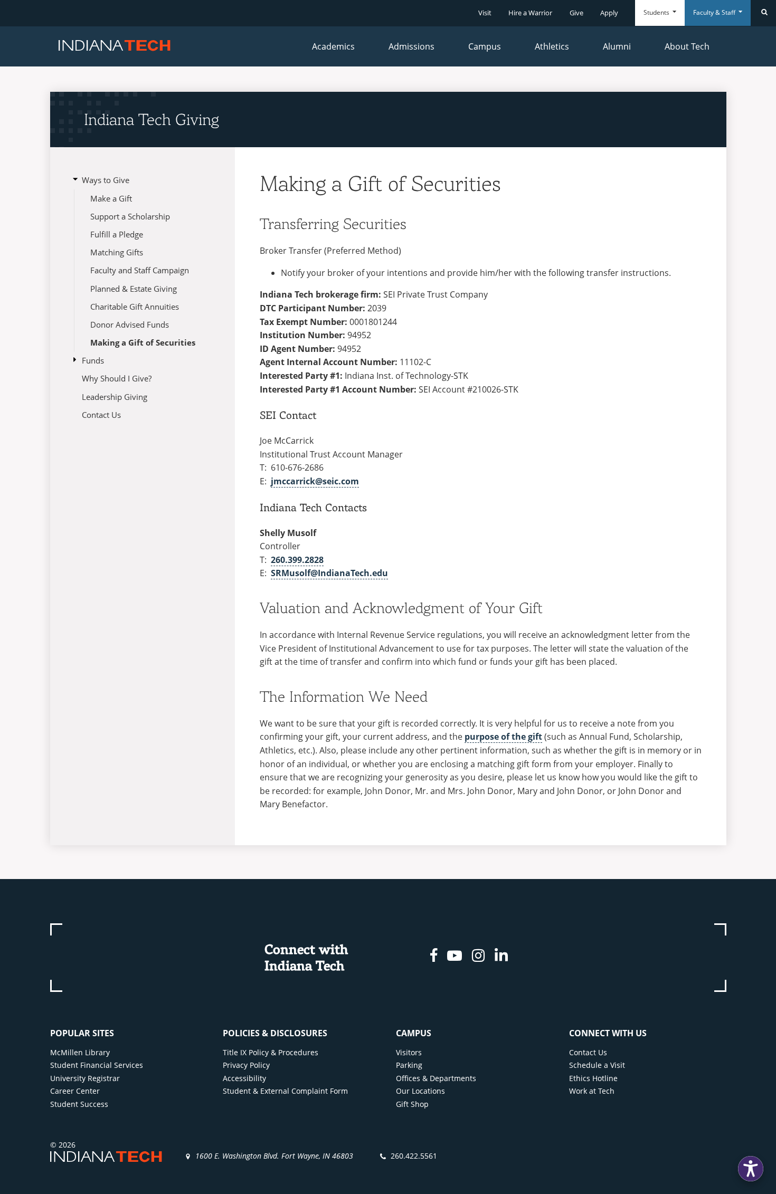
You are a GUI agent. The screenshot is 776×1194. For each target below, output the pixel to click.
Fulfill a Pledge (116, 234)
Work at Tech (591, 1091)
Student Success (79, 1104)
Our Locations (420, 1091)
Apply (609, 12)
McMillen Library (80, 1052)
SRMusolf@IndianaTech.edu (329, 573)
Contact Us (101, 414)
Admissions (411, 46)
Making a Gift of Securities (142, 342)
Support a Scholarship (130, 216)
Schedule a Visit (597, 1065)
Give (576, 12)
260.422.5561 (414, 1156)
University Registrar (85, 1078)
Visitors (409, 1052)
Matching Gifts (116, 252)
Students (657, 12)
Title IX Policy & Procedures (270, 1052)
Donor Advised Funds (129, 324)
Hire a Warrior (530, 12)
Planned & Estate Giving (133, 288)
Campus (484, 46)
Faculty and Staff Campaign (139, 270)
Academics (333, 46)
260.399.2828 (297, 560)
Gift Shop (412, 1104)
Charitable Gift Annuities (134, 306)
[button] (750, 1168)
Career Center (75, 1091)
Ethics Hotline (593, 1078)
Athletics (552, 46)
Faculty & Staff (715, 12)
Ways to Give (105, 180)
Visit (484, 12)
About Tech (687, 46)
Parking (409, 1065)
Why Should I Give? (117, 378)
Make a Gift (111, 198)
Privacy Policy (246, 1065)
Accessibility (244, 1078)
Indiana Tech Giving (151, 119)
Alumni (617, 46)
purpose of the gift (503, 736)
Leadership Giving (114, 396)
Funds (93, 360)
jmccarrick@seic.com (315, 481)
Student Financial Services (96, 1065)
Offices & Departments (436, 1078)
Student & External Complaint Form (285, 1091)
